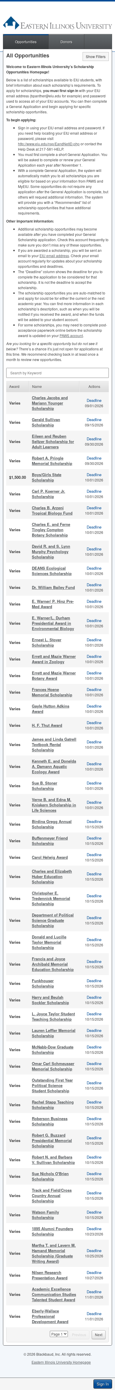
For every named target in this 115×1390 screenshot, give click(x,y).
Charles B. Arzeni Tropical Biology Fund (52, 510)
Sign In (103, 1384)
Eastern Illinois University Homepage (61, 1362)
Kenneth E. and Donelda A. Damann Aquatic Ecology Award (54, 766)
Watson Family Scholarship (45, 1214)
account (71, 335)
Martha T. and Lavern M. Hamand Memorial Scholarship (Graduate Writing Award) (54, 1253)
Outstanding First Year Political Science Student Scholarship (52, 1085)
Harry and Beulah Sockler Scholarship (50, 999)
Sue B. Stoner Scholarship (44, 785)
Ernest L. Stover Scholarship (46, 642)
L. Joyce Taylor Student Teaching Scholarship (53, 1016)
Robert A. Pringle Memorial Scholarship (52, 460)
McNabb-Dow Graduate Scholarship (52, 1049)
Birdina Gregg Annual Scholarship (52, 824)
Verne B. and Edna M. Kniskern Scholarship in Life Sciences (54, 805)
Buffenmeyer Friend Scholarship (50, 840)
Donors (66, 41)
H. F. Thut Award (47, 725)
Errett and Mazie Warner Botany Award (54, 675)
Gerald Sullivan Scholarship (46, 422)
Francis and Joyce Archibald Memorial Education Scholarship (53, 964)
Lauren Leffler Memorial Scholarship (53, 1032)
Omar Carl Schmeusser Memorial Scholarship (53, 1066)
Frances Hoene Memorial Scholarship (52, 692)
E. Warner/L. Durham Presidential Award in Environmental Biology (53, 623)
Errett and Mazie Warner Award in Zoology (54, 658)
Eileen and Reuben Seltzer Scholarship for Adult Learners (53, 441)
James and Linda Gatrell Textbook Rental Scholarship (54, 744)
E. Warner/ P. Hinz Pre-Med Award (53, 603)
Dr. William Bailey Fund (53, 587)
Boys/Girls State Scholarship (46, 477)
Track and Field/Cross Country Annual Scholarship (52, 1195)
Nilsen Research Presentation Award (50, 1275)
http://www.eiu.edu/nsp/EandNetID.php (49, 143)
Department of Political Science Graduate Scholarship (53, 920)
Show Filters (96, 56)
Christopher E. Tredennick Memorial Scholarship (51, 898)
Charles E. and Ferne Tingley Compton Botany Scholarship (51, 529)
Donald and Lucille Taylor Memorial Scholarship (49, 942)
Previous (79, 1334)
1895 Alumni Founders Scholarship (52, 1231)
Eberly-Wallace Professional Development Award (50, 1316)
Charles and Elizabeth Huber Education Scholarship (52, 876)
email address (54, 255)
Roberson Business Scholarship (50, 1121)
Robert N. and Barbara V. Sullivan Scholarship (53, 1159)
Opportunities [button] (26, 41)
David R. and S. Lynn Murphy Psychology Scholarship (51, 551)
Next (98, 1334)
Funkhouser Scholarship (43, 983)
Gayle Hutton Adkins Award (50, 708)
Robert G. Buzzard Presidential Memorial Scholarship (52, 1140)
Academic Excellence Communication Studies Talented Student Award (54, 1294)
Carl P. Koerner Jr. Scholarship (48, 493)
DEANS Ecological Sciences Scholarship (52, 570)
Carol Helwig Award (50, 857)
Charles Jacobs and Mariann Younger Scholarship (50, 403)
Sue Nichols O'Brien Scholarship (50, 1176)
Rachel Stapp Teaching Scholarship (53, 1104)
